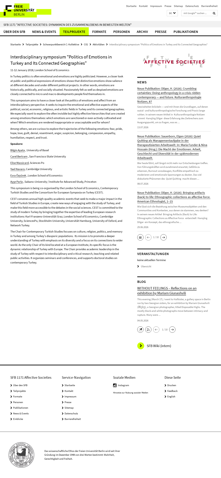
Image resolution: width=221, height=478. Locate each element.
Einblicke (18, 419)
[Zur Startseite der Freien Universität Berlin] (29, 10)
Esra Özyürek (18, 175)
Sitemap (178, 6)
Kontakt (143, 6)
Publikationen (186, 31)
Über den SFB (14, 31)
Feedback (172, 391)
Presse (168, 6)
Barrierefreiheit (209, 6)
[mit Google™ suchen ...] (214, 13)
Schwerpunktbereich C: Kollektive (61, 44)
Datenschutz (192, 6)
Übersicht (146, 266)
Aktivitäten (98, 44)
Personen (121, 31)
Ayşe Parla (16, 182)
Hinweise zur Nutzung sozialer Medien (130, 392)
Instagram (123, 385)
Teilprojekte (74, 31)
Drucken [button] (171, 385)
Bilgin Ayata (17, 150)
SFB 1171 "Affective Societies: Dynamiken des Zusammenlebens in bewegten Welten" (67, 24)
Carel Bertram (18, 156)
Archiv (142, 31)
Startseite (131, 6)
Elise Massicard (19, 163)
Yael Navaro (17, 169)
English (171, 396)
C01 (86, 44)
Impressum (156, 6)
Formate (99, 31)
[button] (172, 13)
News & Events (44, 31)
